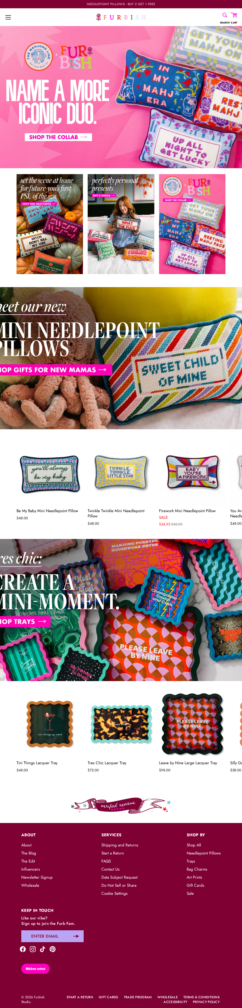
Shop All (194, 845)
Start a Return (112, 853)
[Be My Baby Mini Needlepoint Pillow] (50, 472)
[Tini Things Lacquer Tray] (50, 724)
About (26, 845)
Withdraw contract (35, 969)
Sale (190, 893)
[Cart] (234, 15)
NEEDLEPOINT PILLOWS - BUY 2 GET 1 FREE (121, 4)
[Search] (225, 15)
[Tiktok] (43, 948)
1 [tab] (120, 283)
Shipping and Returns (119, 845)
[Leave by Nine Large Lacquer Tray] (192, 724)
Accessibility (175, 1001)
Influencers (30, 869)
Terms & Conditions (201, 997)
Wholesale (30, 885)
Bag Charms (197, 869)
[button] (29, 482)
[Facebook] (23, 948)
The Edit (28, 861)
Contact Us (110, 869)
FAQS (106, 861)
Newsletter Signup (37, 877)
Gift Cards (195, 885)
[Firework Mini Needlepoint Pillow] (192, 472)
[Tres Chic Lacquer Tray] (121, 724)
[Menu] (8, 17)
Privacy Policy (206, 1001)
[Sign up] (76, 936)
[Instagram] (33, 948)
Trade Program (138, 997)
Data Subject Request (119, 877)
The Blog (28, 853)
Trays (191, 861)
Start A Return (80, 997)
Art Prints (194, 877)
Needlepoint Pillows (204, 853)
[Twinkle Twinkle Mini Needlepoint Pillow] (121, 472)
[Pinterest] (53, 948)
